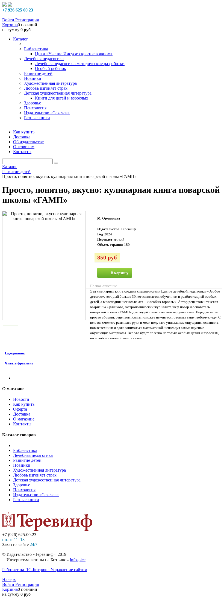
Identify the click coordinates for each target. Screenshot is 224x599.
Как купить (23, 404)
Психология (24, 489)
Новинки (21, 465)
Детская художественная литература (47, 480)
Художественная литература (39, 470)
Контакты (22, 424)
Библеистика (25, 450)
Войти (8, 19)
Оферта (20, 409)
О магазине (23, 419)
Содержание (15, 353)
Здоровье (21, 485)
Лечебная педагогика (33, 455)
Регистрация (27, 19)
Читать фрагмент (19, 363)
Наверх (9, 579)
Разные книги (26, 499)
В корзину (119, 273)
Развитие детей (27, 460)
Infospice (78, 559)
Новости (21, 399)
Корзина (10, 24)
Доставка (21, 414)
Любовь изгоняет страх (35, 475)
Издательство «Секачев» (36, 494)
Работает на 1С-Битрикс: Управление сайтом (44, 569)
